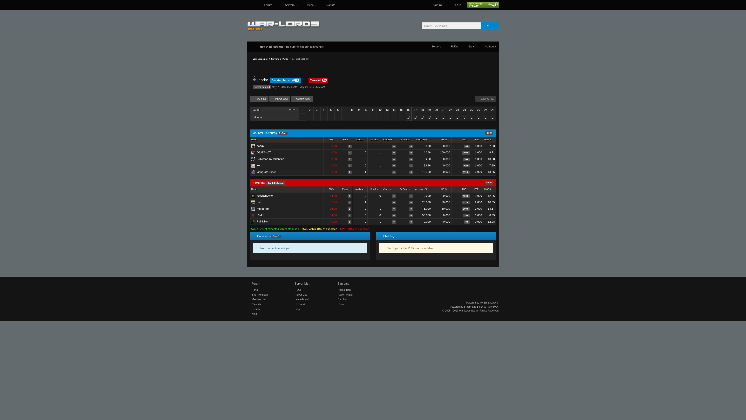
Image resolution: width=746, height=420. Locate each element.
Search (255, 309)
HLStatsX (490, 46)
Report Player (345, 294)
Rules (340, 304)
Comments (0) (303, 98)
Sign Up (437, 4)
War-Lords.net (260, 59)
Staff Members (259, 294)
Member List (258, 299)
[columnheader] (330, 140)
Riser (489, 306)
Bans (310, 4)
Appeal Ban (344, 289)
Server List (301, 283)
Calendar (256, 304)
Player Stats (281, 98)
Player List (300, 294)
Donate (330, 4)
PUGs (454, 46)
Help (254, 313)
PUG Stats (260, 98)
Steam (467, 306)
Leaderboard (301, 299)
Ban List (343, 283)
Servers (289, 4)
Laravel (494, 302)
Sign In (456, 4)
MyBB (483, 302)
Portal (254, 289)
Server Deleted (262, 87)
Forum (268, 4)
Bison (480, 306)
